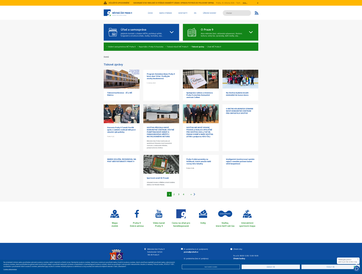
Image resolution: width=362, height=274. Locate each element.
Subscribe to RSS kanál (256, 13)
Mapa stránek (165, 13)
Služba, (225, 222)
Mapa (115, 222)
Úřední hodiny (209, 13)
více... (245, 3)
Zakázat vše (271, 267)
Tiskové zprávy (197, 47)
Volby (203, 222)
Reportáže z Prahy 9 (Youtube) (151, 47)
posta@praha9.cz (191, 252)
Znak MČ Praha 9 (214, 47)
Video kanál (159, 222)
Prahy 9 (159, 225)
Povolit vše (330, 267)
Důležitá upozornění (119, 3)
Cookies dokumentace (10, 269)
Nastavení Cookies (211, 267)
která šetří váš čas (225, 225)
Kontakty (182, 13)
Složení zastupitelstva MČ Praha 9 (121, 47)
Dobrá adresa (137, 225)
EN (195, 13)
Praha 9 (137, 222)
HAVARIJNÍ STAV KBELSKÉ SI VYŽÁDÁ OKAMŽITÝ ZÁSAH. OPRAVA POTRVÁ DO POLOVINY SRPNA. (173, 3)
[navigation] (141, 32)
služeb (115, 225)
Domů (106, 57)
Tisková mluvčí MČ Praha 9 (177, 47)
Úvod (150, 13)
